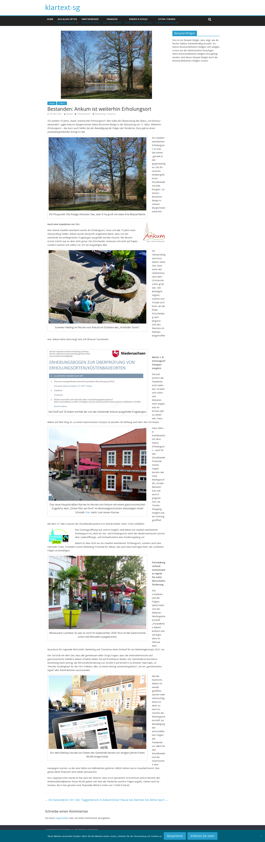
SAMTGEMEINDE (90, 21)
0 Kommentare (83, 114)
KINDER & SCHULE (138, 21)
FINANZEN (112, 21)
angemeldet (62, 817)
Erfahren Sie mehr (202, 836)
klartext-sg (62, 7)
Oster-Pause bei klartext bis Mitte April (140, 800)
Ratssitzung (100, 114)
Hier (87, 512)
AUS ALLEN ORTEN (67, 21)
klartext (69, 114)
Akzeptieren (175, 836)
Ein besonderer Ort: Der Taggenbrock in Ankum (78, 800)
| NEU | (62, 103)
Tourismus (110, 114)
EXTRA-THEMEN (166, 21)
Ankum (52, 103)
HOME (50, 19)
